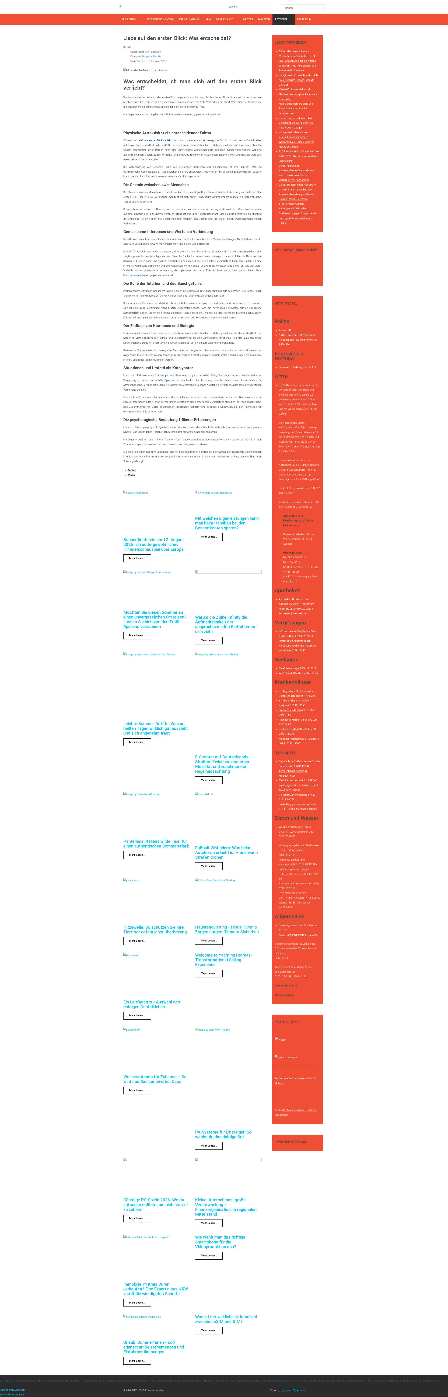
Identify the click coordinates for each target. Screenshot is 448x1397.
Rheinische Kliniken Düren (293, 719)
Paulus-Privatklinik (289, 729)
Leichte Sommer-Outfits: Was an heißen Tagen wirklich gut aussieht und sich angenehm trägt (155, 728)
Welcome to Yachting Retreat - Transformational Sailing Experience (224, 960)
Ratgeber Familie (151, 56)
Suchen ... (233, 6)
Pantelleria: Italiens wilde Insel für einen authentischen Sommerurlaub (156, 844)
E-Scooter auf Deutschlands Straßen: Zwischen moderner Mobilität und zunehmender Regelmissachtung (222, 764)
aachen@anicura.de (290, 785)
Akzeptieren (7, 1389)
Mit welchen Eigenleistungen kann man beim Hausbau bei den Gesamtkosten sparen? (227, 523)
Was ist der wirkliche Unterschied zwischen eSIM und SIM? (226, 1319)
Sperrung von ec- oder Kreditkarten (298, 925)
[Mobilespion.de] (296, 1063)
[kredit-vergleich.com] (280, 1039)
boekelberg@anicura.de (292, 804)
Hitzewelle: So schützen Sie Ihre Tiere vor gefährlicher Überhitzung (155, 929)
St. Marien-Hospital (289, 700)
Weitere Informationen (12, 1394)
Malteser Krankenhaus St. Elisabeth (299, 738)
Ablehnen (19, 1389)
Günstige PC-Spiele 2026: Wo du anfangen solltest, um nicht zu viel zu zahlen (155, 1204)
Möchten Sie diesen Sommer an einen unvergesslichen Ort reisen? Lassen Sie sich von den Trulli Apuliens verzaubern (154, 619)
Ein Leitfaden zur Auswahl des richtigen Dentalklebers (151, 1004)
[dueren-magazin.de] (132, 6)
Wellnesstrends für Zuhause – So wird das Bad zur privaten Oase (155, 1079)
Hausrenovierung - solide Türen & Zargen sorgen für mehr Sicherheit (227, 929)
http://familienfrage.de (284, 995)
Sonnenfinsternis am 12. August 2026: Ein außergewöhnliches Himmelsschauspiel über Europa (153, 544)
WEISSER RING (287, 673)
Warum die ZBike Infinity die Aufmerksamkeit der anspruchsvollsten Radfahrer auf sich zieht (226, 624)
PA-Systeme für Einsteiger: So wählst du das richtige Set (223, 1134)
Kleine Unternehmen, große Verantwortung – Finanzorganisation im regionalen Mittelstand (226, 1207)
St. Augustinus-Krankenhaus (295, 691)
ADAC (282, 934)
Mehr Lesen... (137, 558)
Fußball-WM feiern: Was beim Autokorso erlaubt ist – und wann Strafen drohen (226, 852)
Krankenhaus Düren (290, 710)
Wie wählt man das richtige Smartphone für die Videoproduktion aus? (220, 1242)
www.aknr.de (299, 613)
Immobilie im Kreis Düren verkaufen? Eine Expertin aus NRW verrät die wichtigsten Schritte (155, 1289)
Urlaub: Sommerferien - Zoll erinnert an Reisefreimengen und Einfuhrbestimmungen (153, 1347)
